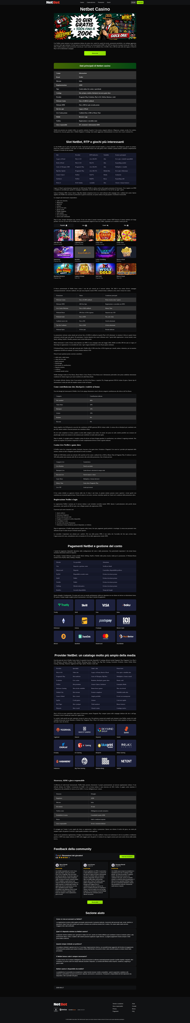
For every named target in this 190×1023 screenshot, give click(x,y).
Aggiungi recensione (127, 856)
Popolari (62, 225)
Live (83, 225)
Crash (104, 225)
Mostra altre (95, 902)
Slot (125, 225)
